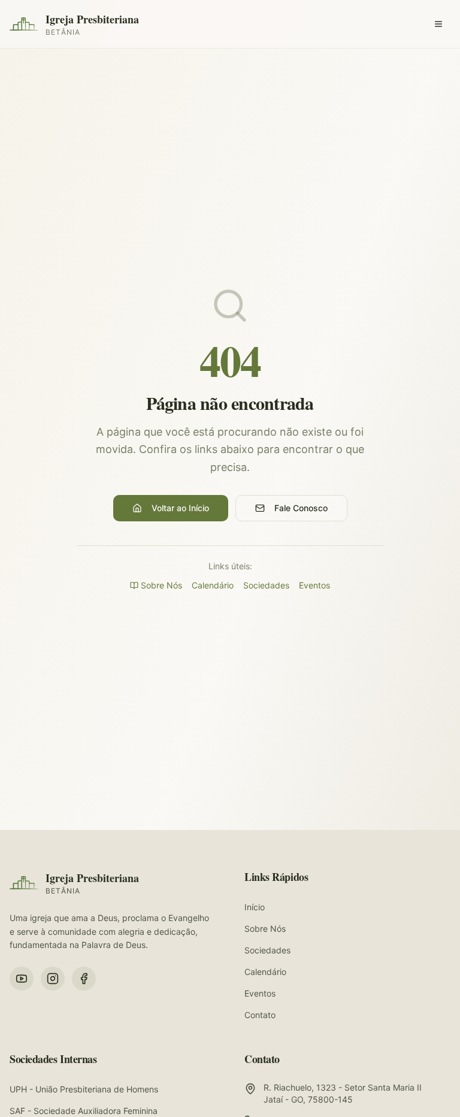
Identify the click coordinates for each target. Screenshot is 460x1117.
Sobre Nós (161, 585)
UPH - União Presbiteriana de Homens (84, 1089)
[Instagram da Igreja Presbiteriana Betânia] (53, 979)
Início (254, 907)
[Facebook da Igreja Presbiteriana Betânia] (84, 979)
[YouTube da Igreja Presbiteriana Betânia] (22, 979)
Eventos (314, 585)
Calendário (213, 585)
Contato (260, 1015)
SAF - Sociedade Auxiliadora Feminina (84, 1111)
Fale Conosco (301, 508)
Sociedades (266, 585)
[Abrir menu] (438, 24)
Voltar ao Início (180, 508)
